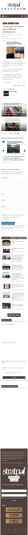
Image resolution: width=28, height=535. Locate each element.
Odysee (22, 361)
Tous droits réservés (20, 532)
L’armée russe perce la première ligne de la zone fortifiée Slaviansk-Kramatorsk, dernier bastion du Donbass (18, 276)
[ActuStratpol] (6, 91)
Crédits (17, 463)
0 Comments (6, 36)
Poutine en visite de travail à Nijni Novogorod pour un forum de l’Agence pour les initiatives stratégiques (18, 257)
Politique (5, 23)
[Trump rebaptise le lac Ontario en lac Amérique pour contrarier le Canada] (6, 267)
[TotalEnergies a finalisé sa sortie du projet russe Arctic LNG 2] (6, 286)
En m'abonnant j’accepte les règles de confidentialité (15, 380)
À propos (5, 89)
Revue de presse (11, 23)
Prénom (3, 488)
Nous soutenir (14, 480)
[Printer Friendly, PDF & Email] (19, 86)
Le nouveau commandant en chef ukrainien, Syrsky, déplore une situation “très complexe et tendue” (13, 158)
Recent (6, 238)
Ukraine (16, 23)
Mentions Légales (11, 463)
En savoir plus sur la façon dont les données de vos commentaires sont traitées (13, 227)
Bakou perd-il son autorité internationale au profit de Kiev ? (17, 306)
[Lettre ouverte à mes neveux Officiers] (6, 243)
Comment (23, 238)
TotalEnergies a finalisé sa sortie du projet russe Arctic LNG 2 (18, 286)
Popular (15, 238)
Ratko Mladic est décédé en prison (18, 249)
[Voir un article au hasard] (25, 16)
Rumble (3, 362)
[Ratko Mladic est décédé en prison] (6, 250)
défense (5, 38)
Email (2, 493)
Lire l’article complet (7, 82)
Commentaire (5, 177)
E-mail (3, 200)
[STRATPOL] (3, 16)
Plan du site (22, 463)
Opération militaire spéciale (12, 38)
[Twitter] (6, 97)
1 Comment (21, 244)
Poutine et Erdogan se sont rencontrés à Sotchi (13, 127)
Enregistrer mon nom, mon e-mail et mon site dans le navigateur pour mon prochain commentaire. (12, 217)
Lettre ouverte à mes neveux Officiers (18, 242)
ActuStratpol (14, 34)
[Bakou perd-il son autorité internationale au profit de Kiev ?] (6, 306)
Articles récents (11, 89)
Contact (4, 463)
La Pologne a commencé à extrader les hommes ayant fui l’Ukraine (13, 112)
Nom (3, 194)
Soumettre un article (14, 477)
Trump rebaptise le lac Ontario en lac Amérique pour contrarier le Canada (17, 267)
